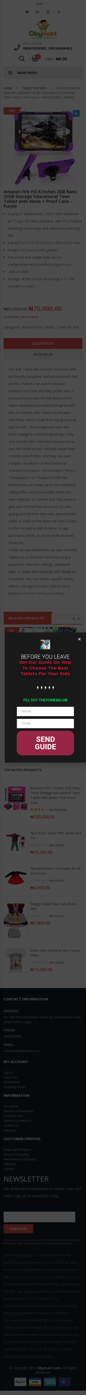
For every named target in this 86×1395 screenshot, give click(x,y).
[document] (43, 697)
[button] (79, 639)
